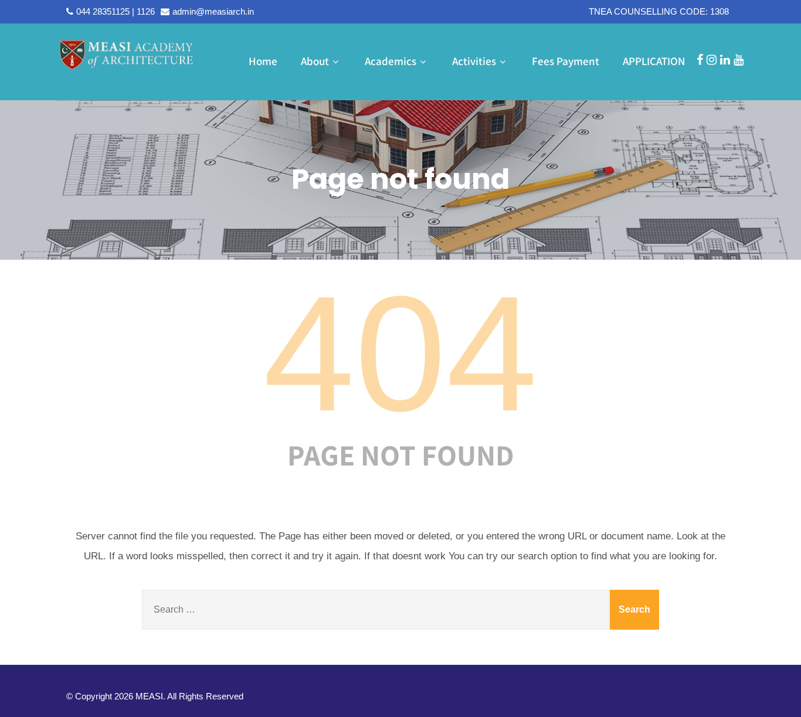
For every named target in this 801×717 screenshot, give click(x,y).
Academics (390, 61)
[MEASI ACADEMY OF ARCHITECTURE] (126, 54)
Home (263, 61)
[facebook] (700, 60)
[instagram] (712, 60)
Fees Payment (565, 61)
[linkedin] (725, 60)
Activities (474, 61)
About (315, 61)
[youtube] (739, 60)
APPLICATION (654, 61)
